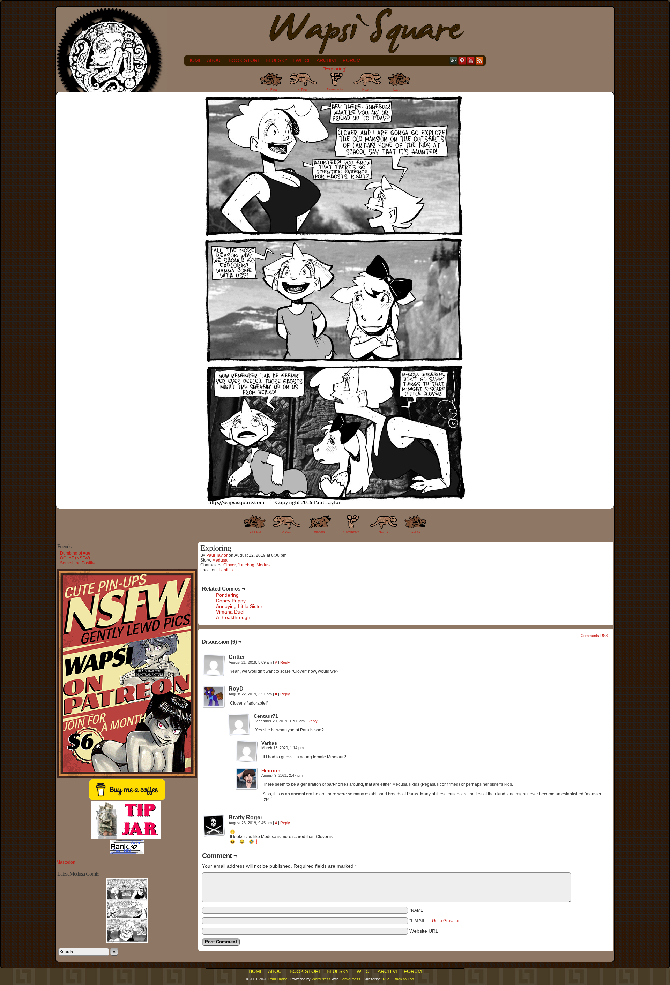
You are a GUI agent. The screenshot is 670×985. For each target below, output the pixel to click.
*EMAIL (434, 920)
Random (319, 532)
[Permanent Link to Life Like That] (127, 941)
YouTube (471, 60)
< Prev (303, 89)
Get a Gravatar (446, 920)
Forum (352, 60)
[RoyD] (214, 697)
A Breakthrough (233, 617)
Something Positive (78, 563)
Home (194, 60)
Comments (335, 83)
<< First (271, 89)
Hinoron (271, 770)
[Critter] (214, 665)
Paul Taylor (217, 555)
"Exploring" (335, 69)
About (215, 60)
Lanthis (226, 569)
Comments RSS (594, 635)
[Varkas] (247, 751)
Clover (229, 565)
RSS (479, 60)
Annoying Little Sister (239, 606)
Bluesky (277, 60)
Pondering (227, 595)
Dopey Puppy (231, 600)
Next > (367, 89)
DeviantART (453, 60)
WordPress (321, 979)
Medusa (220, 560)
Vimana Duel (230, 612)
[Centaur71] (239, 724)
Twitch (302, 60)
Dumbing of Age (75, 553)
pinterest (462, 60)
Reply (285, 662)
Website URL (423, 931)
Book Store (245, 60)
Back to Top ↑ (405, 979)
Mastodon (66, 862)
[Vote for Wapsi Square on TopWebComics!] (127, 852)
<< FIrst (255, 532)
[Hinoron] (247, 788)
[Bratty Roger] (214, 825)
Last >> (398, 89)
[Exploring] (335, 504)
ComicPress (350, 979)
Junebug (246, 565)
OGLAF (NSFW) (75, 558)
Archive (327, 60)
